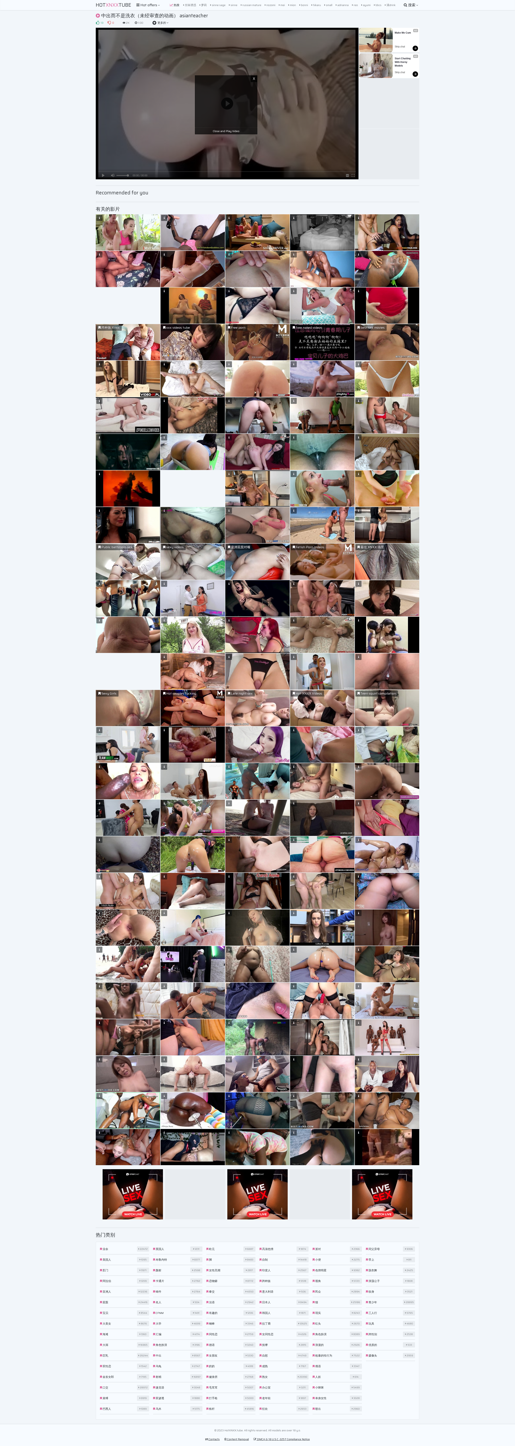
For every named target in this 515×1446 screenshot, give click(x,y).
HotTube (113, 5)
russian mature (251, 5)
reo (355, 5)
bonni (304, 5)
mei (282, 5)
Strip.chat (400, 46)
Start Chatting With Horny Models (403, 62)
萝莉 (204, 5)
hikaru (316, 5)
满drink (391, 5)
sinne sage (218, 5)
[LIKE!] (97, 23)
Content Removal (238, 1439)
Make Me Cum (403, 32)
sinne (233, 5)
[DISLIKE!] (109, 23)
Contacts (214, 1439)
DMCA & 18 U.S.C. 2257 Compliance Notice (283, 1439)
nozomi (270, 5)
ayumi (366, 5)
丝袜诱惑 (190, 5)
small (328, 5)
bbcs (378, 5)
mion (292, 5)
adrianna (343, 5)
